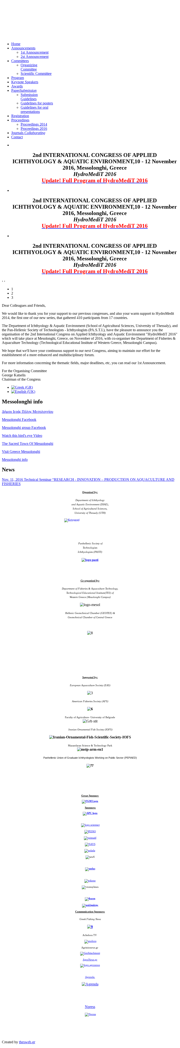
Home (15, 44)
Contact (17, 137)
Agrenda (90, 977)
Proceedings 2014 (34, 124)
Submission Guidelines (29, 97)
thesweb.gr (27, 1042)
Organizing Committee (29, 67)
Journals (28, 133)
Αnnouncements (23, 48)
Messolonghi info (15, 460)
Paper (24, 90)
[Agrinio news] (90, 953)
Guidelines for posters (37, 103)
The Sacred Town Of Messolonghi (27, 444)
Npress (90, 1007)
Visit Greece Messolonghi (21, 452)
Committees (20, 61)
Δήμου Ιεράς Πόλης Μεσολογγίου (27, 412)
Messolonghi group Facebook (24, 428)
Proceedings (20, 120)
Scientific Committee (36, 74)
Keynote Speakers (24, 82)
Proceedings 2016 (34, 129)
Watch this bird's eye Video (22, 436)
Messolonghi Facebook (19, 420)
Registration (20, 116)
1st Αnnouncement (35, 52)
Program (17, 78)
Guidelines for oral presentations (34, 109)
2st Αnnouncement (35, 57)
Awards (17, 86)
